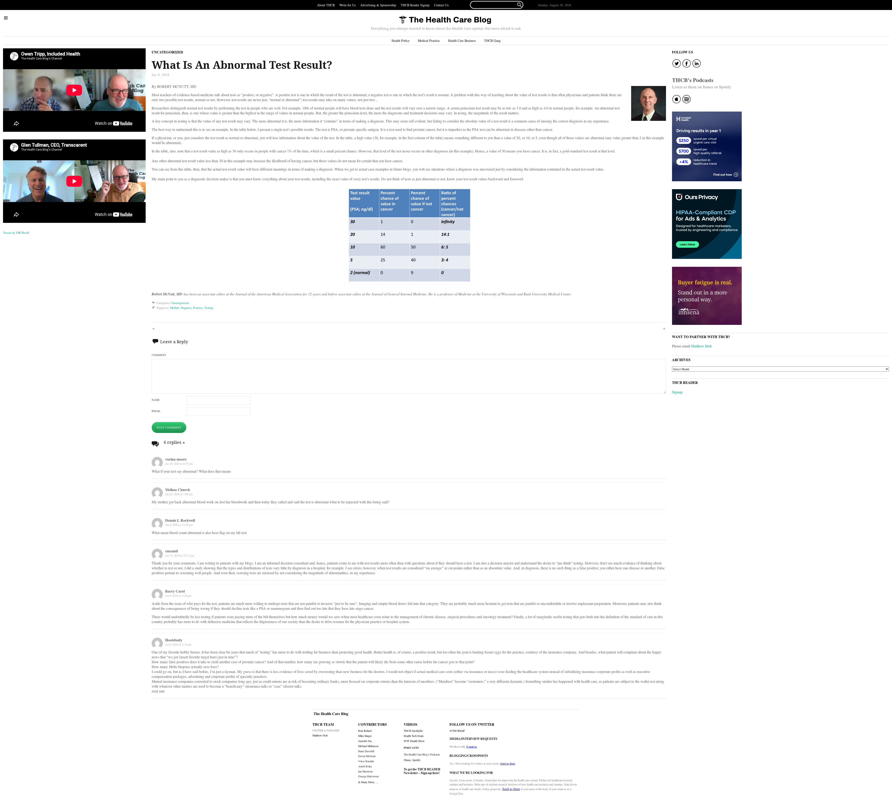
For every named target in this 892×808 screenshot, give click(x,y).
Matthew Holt (701, 345)
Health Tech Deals (414, 736)
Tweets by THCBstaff (16, 233)
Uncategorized (167, 52)
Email (156, 411)
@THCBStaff (457, 730)
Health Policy (401, 40)
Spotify (416, 760)
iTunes (407, 760)
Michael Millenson (368, 746)
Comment (159, 355)
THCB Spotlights (413, 730)
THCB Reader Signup (415, 5)
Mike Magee (365, 736)
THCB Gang (492, 40)
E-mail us (471, 746)
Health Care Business (462, 40)
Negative (186, 308)
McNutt (174, 308)
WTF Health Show (414, 741)
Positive (198, 308)
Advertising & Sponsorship (378, 5)
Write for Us (347, 5)
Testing (208, 308)
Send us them (507, 763)
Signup (677, 391)
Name (156, 400)
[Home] (445, 20)
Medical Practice (429, 40)
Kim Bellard (365, 730)
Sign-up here (430, 773)
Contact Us (441, 5)
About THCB (326, 5)
